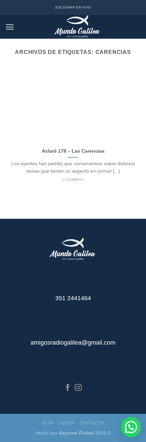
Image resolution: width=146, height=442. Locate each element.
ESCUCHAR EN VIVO (73, 7)
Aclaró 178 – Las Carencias (73, 151)
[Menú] (9, 27)
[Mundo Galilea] (77, 27)
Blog (48, 423)
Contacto (92, 423)
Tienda (67, 423)
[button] (131, 427)
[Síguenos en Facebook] (67, 388)
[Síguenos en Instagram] (78, 388)
